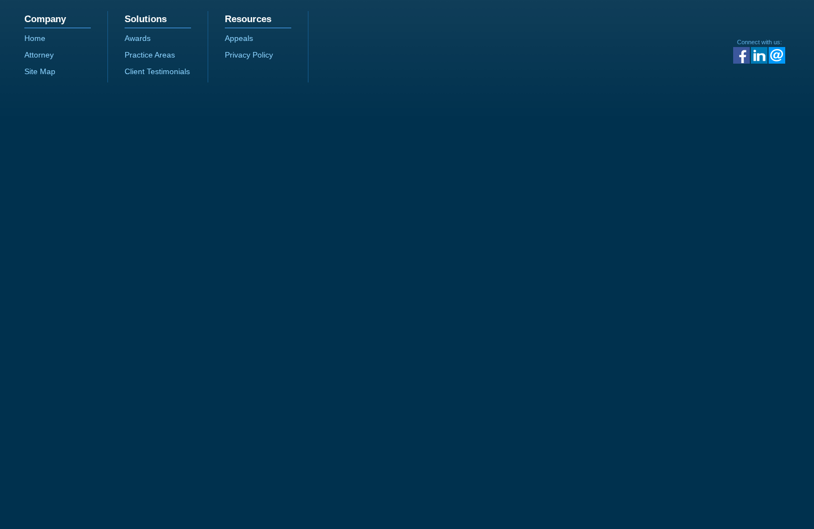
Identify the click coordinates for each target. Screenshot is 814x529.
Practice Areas (150, 54)
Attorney (39, 54)
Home (34, 38)
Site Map (39, 71)
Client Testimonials (157, 71)
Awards (138, 38)
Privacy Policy (249, 54)
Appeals (239, 38)
